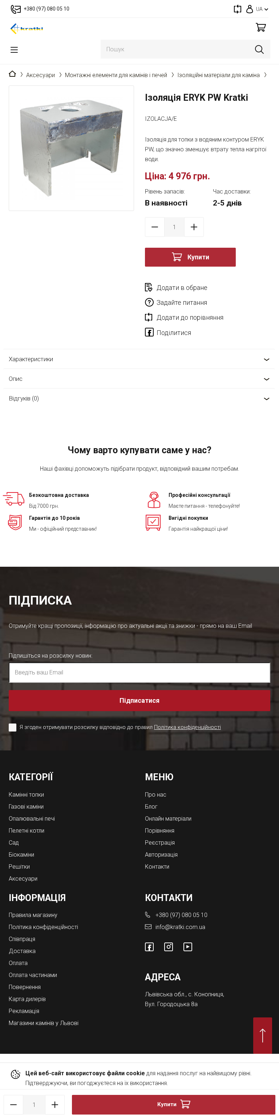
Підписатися (139, 700)
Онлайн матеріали (168, 818)
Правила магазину (33, 915)
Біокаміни (21, 854)
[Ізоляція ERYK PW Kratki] (71, 148)
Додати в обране (182, 287)
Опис (16, 378)
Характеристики (31, 359)
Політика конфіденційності (187, 727)
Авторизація (161, 854)
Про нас (155, 794)
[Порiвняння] (237, 8)
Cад (14, 842)
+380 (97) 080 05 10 (181, 915)
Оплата (18, 963)
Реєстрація (160, 842)
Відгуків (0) (24, 398)
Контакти (157, 866)
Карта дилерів (27, 999)
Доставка (22, 951)
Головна (12, 74)
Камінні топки (26, 794)
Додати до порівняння (190, 317)
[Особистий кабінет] (249, 8)
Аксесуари (40, 75)
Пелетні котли (26, 830)
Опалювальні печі (32, 818)
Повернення (25, 987)
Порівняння (159, 830)
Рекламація (24, 1011)
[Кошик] (261, 27)
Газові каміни (26, 806)
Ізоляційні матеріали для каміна (218, 75)
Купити (198, 257)
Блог (151, 806)
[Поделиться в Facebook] (151, 333)
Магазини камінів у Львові (43, 1023)
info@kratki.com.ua (180, 927)
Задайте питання (182, 302)
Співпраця (22, 939)
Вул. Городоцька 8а (171, 1004)
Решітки (19, 866)
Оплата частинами (33, 975)
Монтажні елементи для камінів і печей (116, 75)
